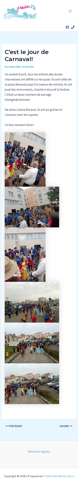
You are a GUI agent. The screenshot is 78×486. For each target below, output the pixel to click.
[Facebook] (67, 27)
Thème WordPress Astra (59, 476)
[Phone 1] (72, 27)
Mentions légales (39, 452)
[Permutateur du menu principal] (70, 11)
